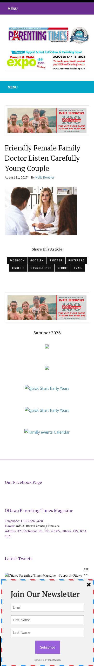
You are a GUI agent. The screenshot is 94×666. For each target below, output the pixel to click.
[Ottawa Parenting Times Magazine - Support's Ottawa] (43, 571)
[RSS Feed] (61, 8)
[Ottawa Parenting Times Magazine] (47, 34)
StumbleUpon (41, 268)
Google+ (37, 260)
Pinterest (76, 260)
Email (78, 268)
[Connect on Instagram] (83, 8)
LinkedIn (18, 268)
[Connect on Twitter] (68, 8)
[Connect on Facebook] (76, 8)
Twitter (56, 260)
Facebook (17, 260)
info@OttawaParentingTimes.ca (38, 526)
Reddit (63, 268)
